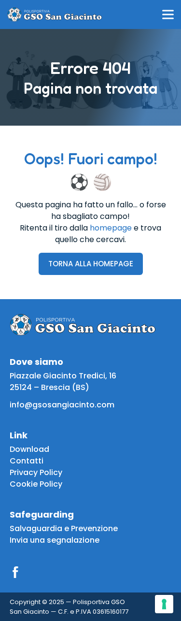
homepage (111, 227)
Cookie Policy (36, 484)
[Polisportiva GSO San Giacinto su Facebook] (15, 572)
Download (29, 449)
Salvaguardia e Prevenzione (64, 528)
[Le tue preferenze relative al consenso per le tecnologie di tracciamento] (164, 604)
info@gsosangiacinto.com (62, 404)
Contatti (26, 460)
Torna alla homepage (90, 264)
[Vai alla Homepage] (54, 14)
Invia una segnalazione (54, 540)
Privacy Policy (36, 472)
